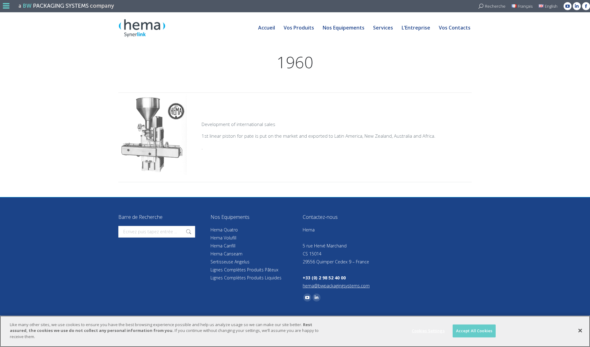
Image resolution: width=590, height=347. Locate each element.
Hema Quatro (224, 230)
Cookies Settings (428, 330)
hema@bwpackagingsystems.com (336, 286)
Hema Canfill (222, 246)
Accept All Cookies (474, 330)
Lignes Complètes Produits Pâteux (244, 270)
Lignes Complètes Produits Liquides (245, 278)
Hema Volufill (223, 238)
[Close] (580, 330)
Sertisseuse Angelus (230, 262)
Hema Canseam (226, 254)
